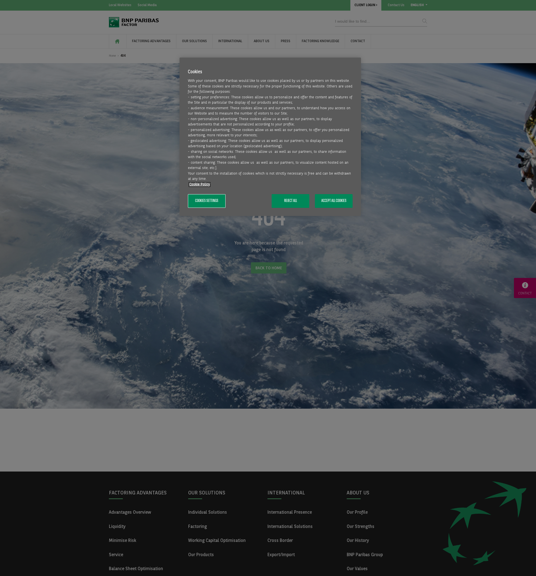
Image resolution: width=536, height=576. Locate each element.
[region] (270, 137)
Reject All (290, 201)
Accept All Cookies (333, 201)
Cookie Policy (199, 184)
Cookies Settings (206, 201)
